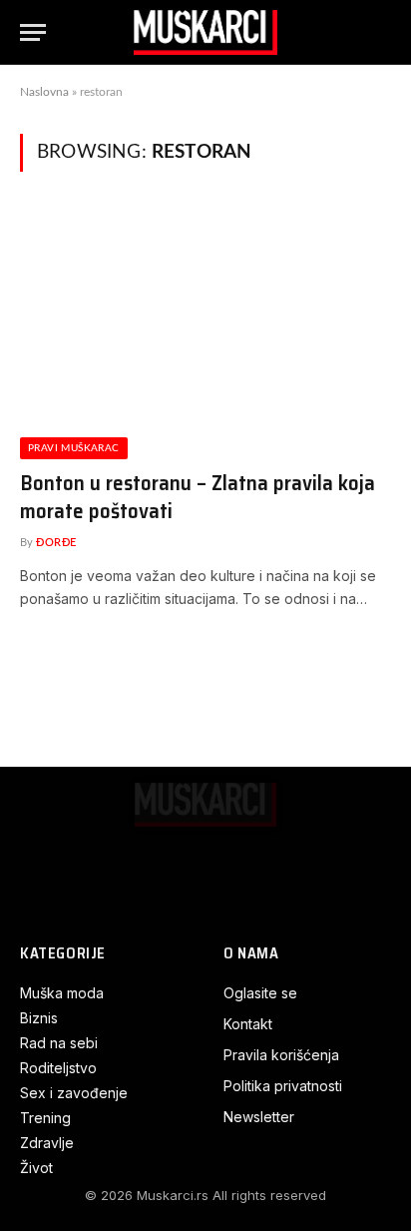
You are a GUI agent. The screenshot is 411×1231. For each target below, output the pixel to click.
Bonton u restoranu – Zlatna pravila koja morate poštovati (197, 497)
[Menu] (33, 32)
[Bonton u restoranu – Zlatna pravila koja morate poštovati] (205, 316)
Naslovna (44, 92)
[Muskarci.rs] (205, 32)
